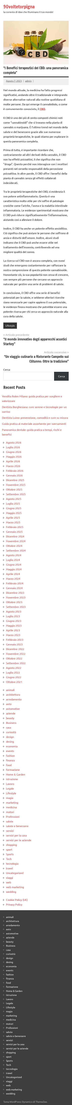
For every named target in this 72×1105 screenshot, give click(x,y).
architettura (13, 694)
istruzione (12, 779)
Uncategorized (14, 873)
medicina (11, 807)
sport (9, 849)
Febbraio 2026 (14, 470)
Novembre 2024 (15, 541)
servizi (10, 830)
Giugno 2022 (13, 677)
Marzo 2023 (13, 634)
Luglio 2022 (13, 672)
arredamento (14, 699)
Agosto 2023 (13, 611)
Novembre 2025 (15, 484)
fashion (10, 755)
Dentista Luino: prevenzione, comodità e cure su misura (35, 417)
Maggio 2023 (14, 625)
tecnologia (12, 863)
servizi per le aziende (18, 840)
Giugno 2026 (13, 451)
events (10, 750)
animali (10, 689)
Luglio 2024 (13, 559)
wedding (11, 891)
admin (28, 80)
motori (10, 811)
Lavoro (10, 783)
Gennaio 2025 (14, 531)
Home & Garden (15, 774)
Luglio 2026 (13, 447)
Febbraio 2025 (14, 527)
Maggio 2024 (14, 569)
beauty (10, 718)
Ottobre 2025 (14, 489)
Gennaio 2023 (14, 644)
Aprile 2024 (13, 573)
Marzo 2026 (13, 466)
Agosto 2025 (13, 498)
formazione (13, 769)
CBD (42, 109)
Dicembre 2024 (15, 536)
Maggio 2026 (14, 456)
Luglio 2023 (13, 616)
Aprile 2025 (13, 517)
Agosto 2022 (13, 667)
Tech (9, 858)
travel (9, 868)
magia (9, 797)
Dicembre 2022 (15, 649)
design (10, 736)
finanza (10, 760)
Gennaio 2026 (14, 475)
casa (8, 727)
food (9, 765)
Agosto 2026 (13, 442)
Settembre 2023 (16, 606)
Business (11, 722)
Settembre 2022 (16, 663)
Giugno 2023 (13, 620)
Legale (10, 788)
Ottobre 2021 (14, 681)
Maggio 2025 (14, 512)
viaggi (9, 877)
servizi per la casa (16, 835)
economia (12, 746)
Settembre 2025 (16, 494)
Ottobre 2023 (14, 602)
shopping (11, 844)
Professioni (12, 816)
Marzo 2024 (13, 578)
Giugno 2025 (13, 508)
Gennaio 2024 (14, 588)
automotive (13, 708)
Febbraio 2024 (14, 583)
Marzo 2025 (13, 522)
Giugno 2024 (13, 564)
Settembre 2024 (16, 550)
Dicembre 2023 (15, 592)
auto (8, 704)
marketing (12, 802)
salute (9, 821)
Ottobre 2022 (14, 658)
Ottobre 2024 (14, 545)
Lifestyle (10, 325)
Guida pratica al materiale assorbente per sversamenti (34, 423)
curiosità (11, 732)
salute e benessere (17, 826)
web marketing (15, 887)
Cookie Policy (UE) (17, 899)
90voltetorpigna (19, 6)
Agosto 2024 (13, 555)
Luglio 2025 (13, 503)
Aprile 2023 (13, 630)
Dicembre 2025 (15, 480)
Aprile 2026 (13, 461)
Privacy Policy (14, 904)
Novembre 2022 (15, 653)
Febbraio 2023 (14, 639)
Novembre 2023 (15, 597)
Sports (10, 854)
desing (10, 741)
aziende (10, 713)
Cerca (6, 369)
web (8, 882)
